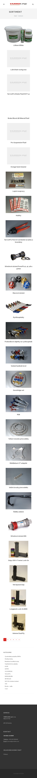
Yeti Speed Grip (18, 585)
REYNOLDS (8, 678)
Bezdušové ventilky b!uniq (12, 661)
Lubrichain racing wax (18, 70)
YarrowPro (7, 674)
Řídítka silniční (18, 512)
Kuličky (18, 215)
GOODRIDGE (8, 671)
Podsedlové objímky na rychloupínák (18, 342)
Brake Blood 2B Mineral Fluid (18, 118)
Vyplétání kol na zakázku (11, 664)
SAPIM (7, 669)
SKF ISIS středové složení (12, 681)
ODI (6, 683)
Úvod (15, 16)
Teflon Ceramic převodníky (18, 439)
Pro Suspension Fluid (18, 142)
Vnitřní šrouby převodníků (18, 487)
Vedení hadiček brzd (18, 366)
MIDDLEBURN (9, 676)
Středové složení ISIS (18, 536)
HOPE (6, 666)
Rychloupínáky (18, 317)
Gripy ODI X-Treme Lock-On (18, 560)
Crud (6, 688)
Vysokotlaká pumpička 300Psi (13, 656)
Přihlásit (5, 754)
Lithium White (18, 45)
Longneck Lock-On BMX (18, 609)
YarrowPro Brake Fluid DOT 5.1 (18, 94)
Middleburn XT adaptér (18, 463)
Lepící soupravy (19, 191)
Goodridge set (18, 390)
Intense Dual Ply (18, 633)
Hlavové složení (18, 293)
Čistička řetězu (9, 659)
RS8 (18, 414)
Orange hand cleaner (18, 167)
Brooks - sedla (8, 686)
